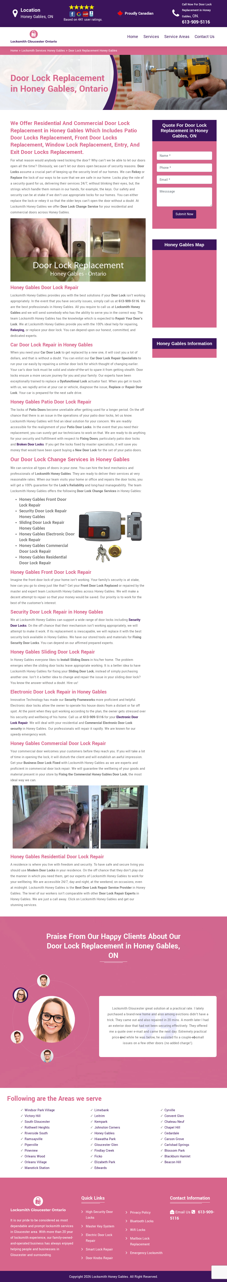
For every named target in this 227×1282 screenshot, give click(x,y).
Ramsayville (34, 1139)
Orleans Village (36, 1162)
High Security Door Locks (99, 1215)
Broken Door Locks (30, 444)
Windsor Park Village (40, 1110)
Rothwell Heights (37, 1127)
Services (151, 37)
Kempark (100, 1121)
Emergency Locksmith (146, 1253)
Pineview (31, 1150)
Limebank (101, 1110)
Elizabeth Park (104, 1162)
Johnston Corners (107, 1127)
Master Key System (100, 1226)
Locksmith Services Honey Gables (43, 51)
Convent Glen (174, 1116)
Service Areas (176, 37)
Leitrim (99, 1116)
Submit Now (184, 214)
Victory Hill (33, 1116)
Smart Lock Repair (99, 1249)
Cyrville (169, 1110)
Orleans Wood (35, 1156)
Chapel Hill (172, 1127)
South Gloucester (37, 1121)
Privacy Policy (140, 1212)
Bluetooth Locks (142, 1221)
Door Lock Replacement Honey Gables (92, 51)
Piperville (31, 1145)
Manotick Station (37, 1168)
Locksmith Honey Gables (110, 1276)
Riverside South (36, 1133)
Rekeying (17, 330)
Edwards (100, 1168)
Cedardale (171, 1133)
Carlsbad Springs (176, 1145)
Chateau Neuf (174, 1121)
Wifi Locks (137, 1230)
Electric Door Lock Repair (99, 1238)
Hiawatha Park (104, 1139)
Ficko (98, 1156)
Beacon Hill (172, 1162)
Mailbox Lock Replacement (140, 1241)
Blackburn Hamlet (177, 1156)
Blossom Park (174, 1150)
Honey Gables (104, 1133)
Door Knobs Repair (99, 1258)
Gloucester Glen (106, 1145)
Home (132, 37)
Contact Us (204, 37)
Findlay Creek (104, 1150)
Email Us (183, 1212)
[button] (47, 1055)
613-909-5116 (196, 22)
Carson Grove (174, 1139)
